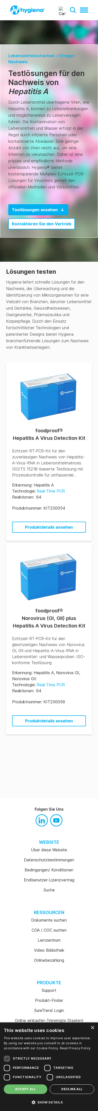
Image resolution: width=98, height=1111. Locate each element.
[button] (73, 10)
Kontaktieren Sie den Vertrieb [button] (41, 223)
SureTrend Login (49, 1010)
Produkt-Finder (49, 1000)
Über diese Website (49, 849)
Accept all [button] (25, 1089)
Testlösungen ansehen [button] (35, 209)
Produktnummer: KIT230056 (38, 701)
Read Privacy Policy (75, 1048)
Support (49, 990)
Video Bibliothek (49, 950)
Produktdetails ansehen (49, 527)
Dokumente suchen (49, 920)
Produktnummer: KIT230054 (38, 508)
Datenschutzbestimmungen (49, 859)
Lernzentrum (49, 940)
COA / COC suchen (49, 930)
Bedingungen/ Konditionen (49, 869)
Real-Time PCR (51, 491)
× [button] (92, 1028)
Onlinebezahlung (49, 960)
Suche (49, 889)
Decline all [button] (71, 1089)
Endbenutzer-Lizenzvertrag (49, 879)
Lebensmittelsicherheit (31, 55)
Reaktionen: (23, 497)
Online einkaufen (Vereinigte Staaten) (49, 1020)
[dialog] (49, 1066)
